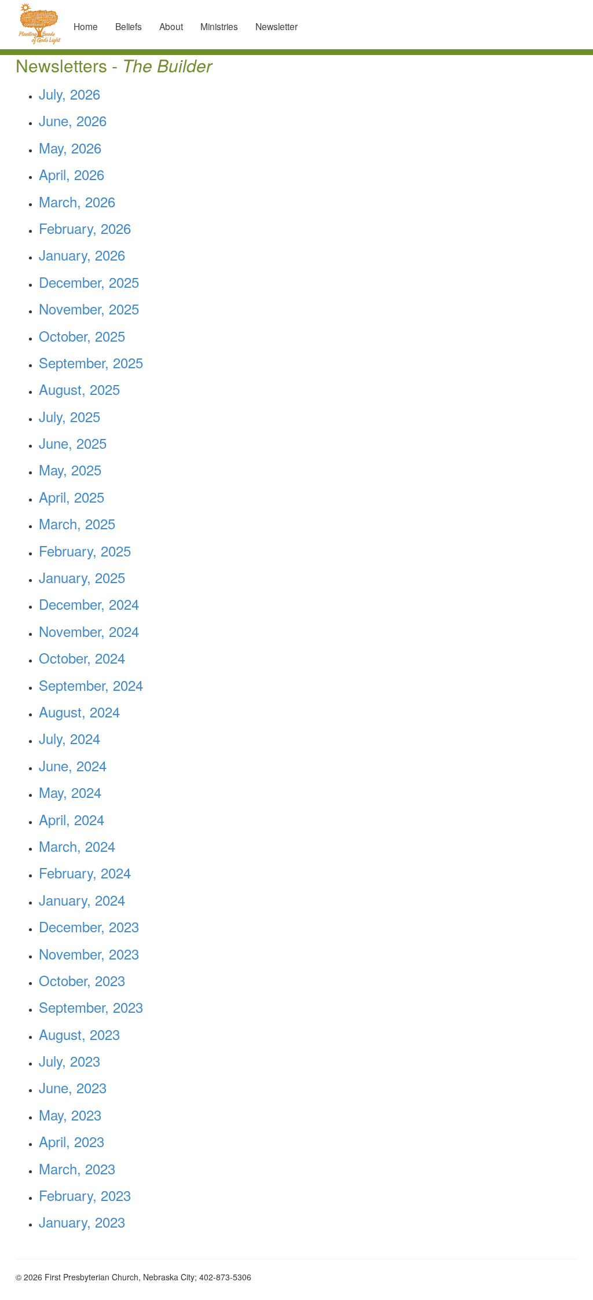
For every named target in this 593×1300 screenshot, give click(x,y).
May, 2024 (70, 792)
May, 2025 (70, 469)
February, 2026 (85, 228)
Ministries (219, 26)
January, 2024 (82, 899)
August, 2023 (79, 1034)
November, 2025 (89, 308)
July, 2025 (69, 416)
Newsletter (276, 26)
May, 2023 (70, 1114)
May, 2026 (70, 147)
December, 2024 (89, 604)
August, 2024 (79, 711)
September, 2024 (91, 685)
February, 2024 (85, 872)
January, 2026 (82, 254)
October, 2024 (82, 657)
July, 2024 (69, 738)
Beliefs (128, 26)
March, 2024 (77, 846)
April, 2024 (71, 819)
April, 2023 (71, 1141)
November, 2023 (89, 953)
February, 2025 (85, 550)
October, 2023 (82, 980)
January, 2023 (82, 1221)
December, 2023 (89, 926)
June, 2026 (73, 120)
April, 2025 (71, 496)
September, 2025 (91, 362)
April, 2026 (71, 174)
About (171, 26)
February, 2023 (85, 1195)
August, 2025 (79, 389)
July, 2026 (69, 93)
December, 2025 (89, 282)
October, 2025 (82, 335)
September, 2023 (91, 1007)
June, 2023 (73, 1087)
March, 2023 (77, 1168)
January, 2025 (82, 577)
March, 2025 (77, 523)
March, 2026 (77, 201)
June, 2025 (73, 443)
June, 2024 (73, 765)
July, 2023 (69, 1060)
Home (86, 26)
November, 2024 (89, 631)
